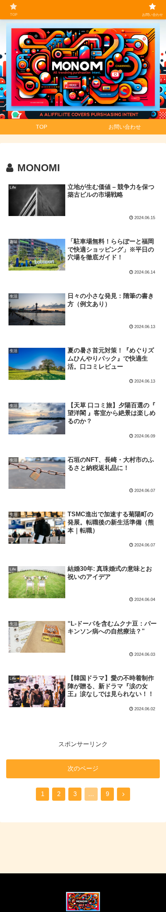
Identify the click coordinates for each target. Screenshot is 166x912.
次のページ (83, 768)
